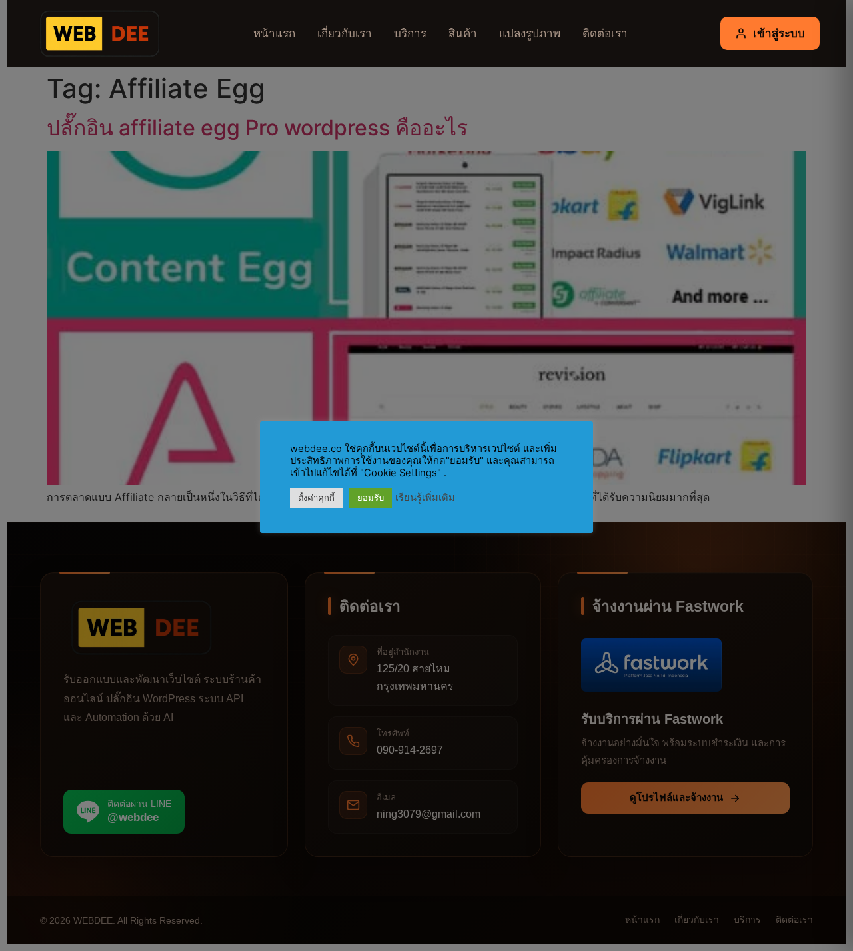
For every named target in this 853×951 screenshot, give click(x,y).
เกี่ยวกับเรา (344, 33)
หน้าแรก (274, 33)
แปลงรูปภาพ (529, 33)
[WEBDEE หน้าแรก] (96, 33)
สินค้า (462, 33)
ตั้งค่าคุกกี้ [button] (316, 497)
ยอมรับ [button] (370, 497)
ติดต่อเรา (605, 33)
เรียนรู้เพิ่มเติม (425, 498)
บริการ (410, 33)
